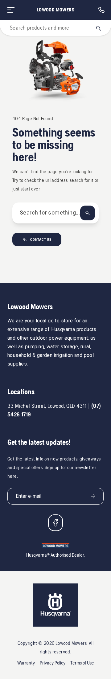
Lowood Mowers (55, 10)
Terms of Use (82, 663)
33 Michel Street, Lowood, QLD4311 (47, 406)
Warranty (26, 663)
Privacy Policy (52, 663)
